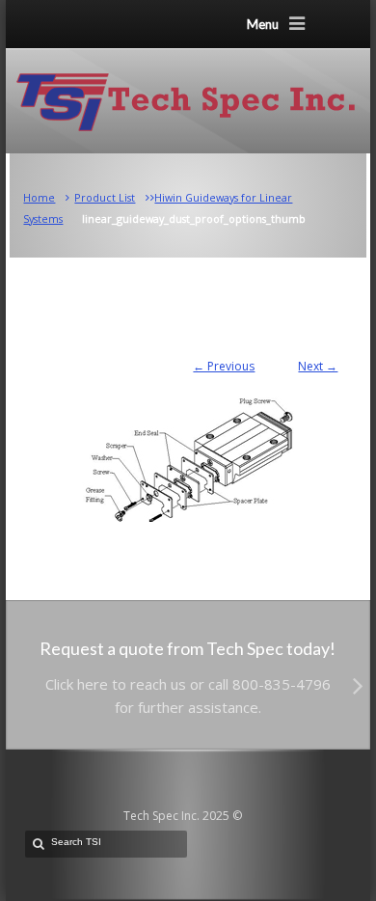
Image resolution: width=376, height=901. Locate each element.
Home (39, 197)
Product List (104, 197)
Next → (317, 366)
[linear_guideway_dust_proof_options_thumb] (188, 449)
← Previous (224, 366)
